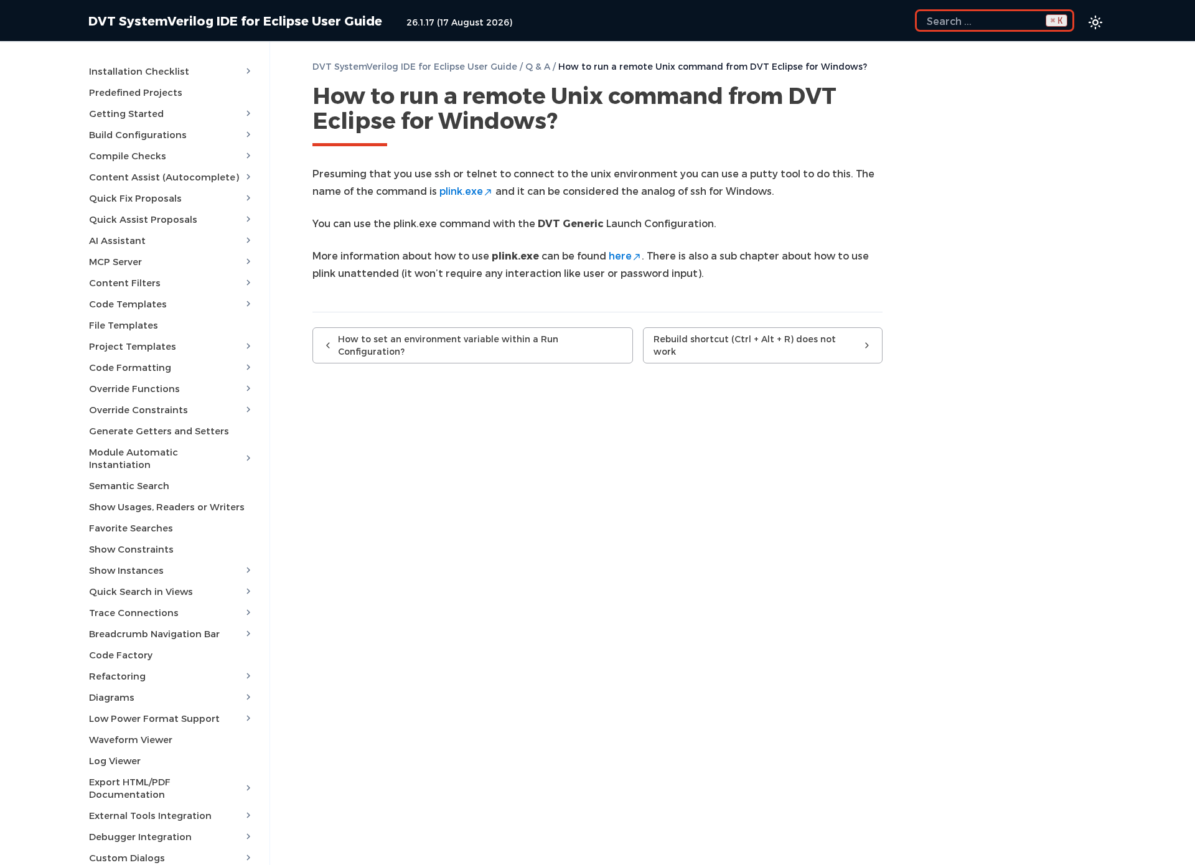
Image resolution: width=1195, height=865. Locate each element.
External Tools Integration (150, 815)
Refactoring (117, 675)
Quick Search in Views (141, 591)
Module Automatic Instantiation (133, 458)
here (620, 255)
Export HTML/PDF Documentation (130, 788)
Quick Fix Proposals (135, 197)
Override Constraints (138, 409)
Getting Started (126, 113)
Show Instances (126, 570)
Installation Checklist (139, 71)
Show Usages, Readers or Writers (167, 506)
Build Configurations (138, 134)
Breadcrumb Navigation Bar (154, 633)
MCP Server (115, 261)
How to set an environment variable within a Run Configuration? (448, 345)
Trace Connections (134, 612)
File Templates (123, 324)
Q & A (537, 66)
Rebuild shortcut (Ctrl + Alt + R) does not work (745, 345)
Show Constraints (131, 548)
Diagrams (111, 697)
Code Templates (128, 303)
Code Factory (120, 654)
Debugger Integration (140, 836)
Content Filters (125, 282)
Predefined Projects (135, 92)
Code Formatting (130, 367)
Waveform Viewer (130, 739)
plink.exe (461, 191)
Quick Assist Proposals (143, 219)
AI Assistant (117, 240)
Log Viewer (115, 760)
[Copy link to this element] (571, 122)
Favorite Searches (131, 527)
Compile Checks (127, 155)
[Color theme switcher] (1095, 22)
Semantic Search (129, 485)
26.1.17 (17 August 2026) (459, 22)
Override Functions (134, 388)
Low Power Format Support (154, 718)
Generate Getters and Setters (159, 430)
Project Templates (132, 346)
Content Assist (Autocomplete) (164, 176)
